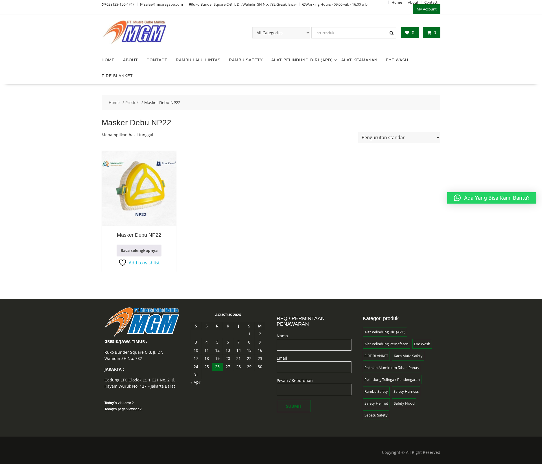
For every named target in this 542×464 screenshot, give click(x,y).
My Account (427, 9)
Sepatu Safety (376, 415)
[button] (491, 198)
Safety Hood (404, 403)
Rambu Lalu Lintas (198, 60)
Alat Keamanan (359, 60)
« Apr (195, 382)
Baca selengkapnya (139, 250)
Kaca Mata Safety (408, 355)
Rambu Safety (246, 60)
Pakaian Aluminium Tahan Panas (391, 367)
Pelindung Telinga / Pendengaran (392, 379)
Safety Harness (406, 391)
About (130, 60)
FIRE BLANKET (117, 76)
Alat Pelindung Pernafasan (386, 343)
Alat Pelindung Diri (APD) (302, 60)
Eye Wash (397, 60)
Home (108, 60)
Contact (157, 60)
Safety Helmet (376, 403)
